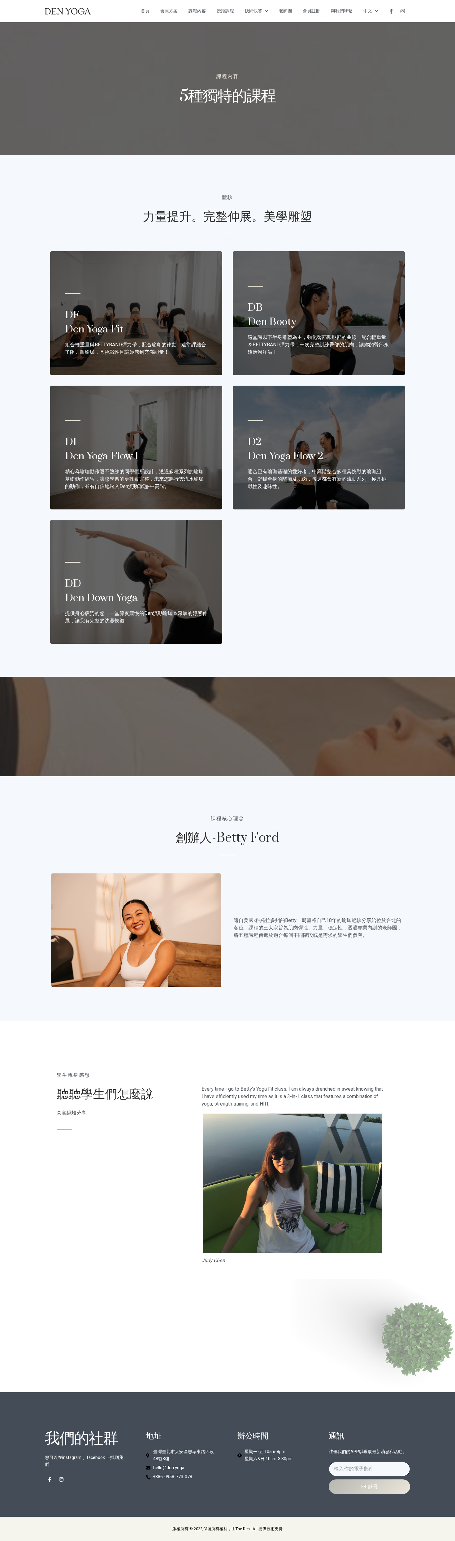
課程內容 (197, 11)
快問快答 (253, 11)
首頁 (145, 11)
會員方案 (169, 11)
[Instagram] (403, 11)
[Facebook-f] (391, 11)
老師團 (285, 11)
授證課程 (225, 11)
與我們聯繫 (342, 11)
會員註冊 (311, 11)
